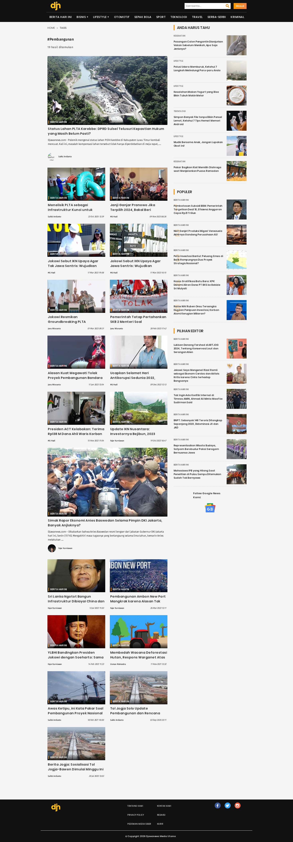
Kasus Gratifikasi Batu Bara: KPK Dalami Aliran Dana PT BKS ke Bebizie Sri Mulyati (197, 285)
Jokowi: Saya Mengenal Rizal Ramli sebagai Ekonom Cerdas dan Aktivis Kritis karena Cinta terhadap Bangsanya (196, 375)
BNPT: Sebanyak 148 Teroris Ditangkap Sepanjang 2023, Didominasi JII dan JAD (198, 424)
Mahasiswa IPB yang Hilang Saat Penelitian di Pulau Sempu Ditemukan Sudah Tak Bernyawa (197, 474)
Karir (160, 823)
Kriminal (237, 17)
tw (227, 809)
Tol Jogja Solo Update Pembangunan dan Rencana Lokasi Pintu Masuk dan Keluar (136, 713)
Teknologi (178, 17)
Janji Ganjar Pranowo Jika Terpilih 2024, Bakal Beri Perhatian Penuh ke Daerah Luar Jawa (138, 212)
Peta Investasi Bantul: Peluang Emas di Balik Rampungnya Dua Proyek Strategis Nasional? (198, 259)
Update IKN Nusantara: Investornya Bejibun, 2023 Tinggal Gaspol (132, 434)
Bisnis (81, 17)
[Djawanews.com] (55, 6)
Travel (197, 17)
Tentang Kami (135, 805)
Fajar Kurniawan (117, 441)
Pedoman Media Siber (139, 823)
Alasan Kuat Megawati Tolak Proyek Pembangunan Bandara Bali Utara (75, 378)
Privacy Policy (135, 814)
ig (237, 809)
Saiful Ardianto (65, 156)
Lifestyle (100, 17)
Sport (161, 17)
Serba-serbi (216, 17)
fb (217, 809)
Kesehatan (179, 35)
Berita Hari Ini (60, 17)
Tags (63, 28)
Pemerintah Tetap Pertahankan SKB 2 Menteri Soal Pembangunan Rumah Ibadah (138, 322)
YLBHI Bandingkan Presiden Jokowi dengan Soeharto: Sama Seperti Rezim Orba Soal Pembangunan (75, 659)
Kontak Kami (164, 805)
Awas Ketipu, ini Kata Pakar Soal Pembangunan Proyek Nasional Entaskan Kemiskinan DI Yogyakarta (75, 715)
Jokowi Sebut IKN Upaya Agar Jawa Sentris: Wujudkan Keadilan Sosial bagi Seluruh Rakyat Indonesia (135, 268)
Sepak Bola (142, 17)
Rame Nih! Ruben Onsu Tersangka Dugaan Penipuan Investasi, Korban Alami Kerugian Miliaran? (196, 310)
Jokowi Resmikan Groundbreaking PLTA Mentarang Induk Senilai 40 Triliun (72, 324)
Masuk (240, 6)
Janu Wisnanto (54, 328)
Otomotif (122, 17)
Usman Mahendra (118, 664)
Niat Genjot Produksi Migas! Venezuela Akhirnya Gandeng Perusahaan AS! (198, 232)
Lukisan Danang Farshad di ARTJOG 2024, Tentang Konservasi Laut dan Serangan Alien (196, 348)
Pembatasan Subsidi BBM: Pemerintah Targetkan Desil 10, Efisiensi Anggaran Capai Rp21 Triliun (198, 209)
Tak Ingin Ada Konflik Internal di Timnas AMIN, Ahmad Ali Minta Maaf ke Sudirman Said (198, 398)
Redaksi (161, 814)
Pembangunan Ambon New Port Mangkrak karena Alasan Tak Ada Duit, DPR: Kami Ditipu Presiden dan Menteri (138, 603)
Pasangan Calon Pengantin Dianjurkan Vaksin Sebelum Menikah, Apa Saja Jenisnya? (198, 45)
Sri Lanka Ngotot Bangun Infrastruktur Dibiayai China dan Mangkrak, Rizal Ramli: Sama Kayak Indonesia (76, 603)
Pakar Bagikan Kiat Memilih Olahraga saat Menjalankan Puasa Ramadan (197, 169)
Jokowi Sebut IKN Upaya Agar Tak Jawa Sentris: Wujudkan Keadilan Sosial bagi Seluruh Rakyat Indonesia (73, 268)
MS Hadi (114, 216)
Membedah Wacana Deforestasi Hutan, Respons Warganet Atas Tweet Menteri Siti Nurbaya (138, 657)
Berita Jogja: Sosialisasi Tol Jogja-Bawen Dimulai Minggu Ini (75, 767)
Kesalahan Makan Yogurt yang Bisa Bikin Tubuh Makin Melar (196, 93)
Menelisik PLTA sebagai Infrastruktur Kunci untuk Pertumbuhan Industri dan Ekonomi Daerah (71, 212)
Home (51, 28)
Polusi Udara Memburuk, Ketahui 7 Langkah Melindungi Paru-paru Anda (197, 68)
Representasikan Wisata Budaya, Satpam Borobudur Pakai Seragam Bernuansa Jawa (196, 449)
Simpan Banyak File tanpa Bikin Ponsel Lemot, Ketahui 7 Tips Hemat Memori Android (198, 120)
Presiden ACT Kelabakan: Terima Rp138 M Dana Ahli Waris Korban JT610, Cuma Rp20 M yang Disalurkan (76, 436)
